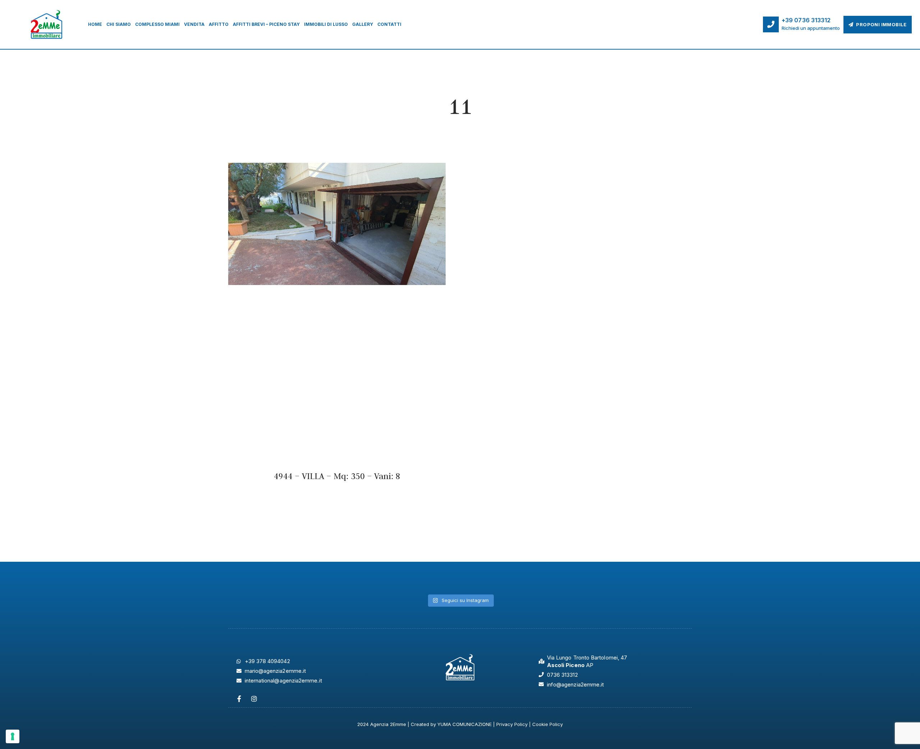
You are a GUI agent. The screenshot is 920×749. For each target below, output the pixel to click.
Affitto (219, 24)
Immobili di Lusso (326, 24)
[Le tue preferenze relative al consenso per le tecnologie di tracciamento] (12, 736)
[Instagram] (254, 698)
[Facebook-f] (239, 698)
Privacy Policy (512, 724)
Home (95, 24)
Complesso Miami (157, 24)
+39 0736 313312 (806, 20)
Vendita (194, 24)
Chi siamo (118, 24)
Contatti (389, 24)
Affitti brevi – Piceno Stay (266, 24)
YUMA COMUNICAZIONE (464, 724)
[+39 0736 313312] (771, 24)
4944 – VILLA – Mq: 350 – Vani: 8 (337, 476)
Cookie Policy (547, 724)
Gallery (362, 24)
